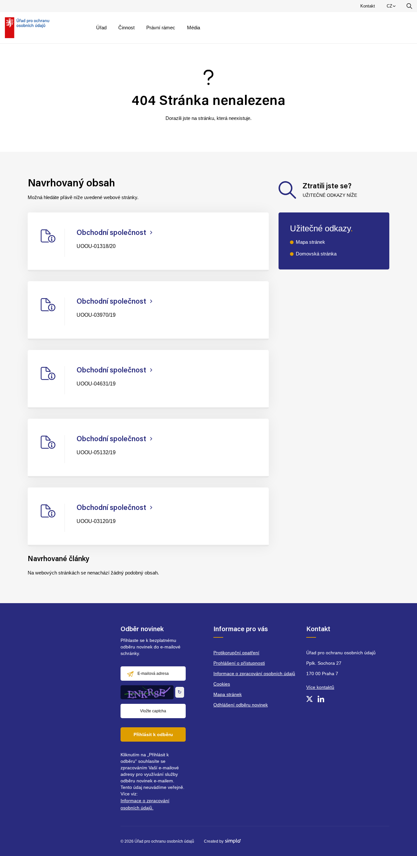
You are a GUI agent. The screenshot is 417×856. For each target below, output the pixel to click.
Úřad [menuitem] (101, 27)
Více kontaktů (320, 687)
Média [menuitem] (193, 27)
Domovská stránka (316, 253)
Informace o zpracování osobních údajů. (145, 804)
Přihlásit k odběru (153, 734)
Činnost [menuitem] (126, 27)
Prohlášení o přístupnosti (239, 663)
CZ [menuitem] (392, 7)
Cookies (221, 684)
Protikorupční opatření (236, 652)
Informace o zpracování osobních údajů (254, 673)
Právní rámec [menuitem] (160, 27)
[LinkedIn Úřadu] (321, 699)
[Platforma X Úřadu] (309, 699)
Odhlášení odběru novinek (240, 704)
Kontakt (367, 6)
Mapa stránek (310, 242)
